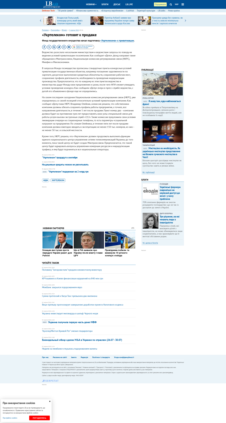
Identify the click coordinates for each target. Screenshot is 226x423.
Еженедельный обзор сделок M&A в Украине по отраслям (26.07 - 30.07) (82, 340)
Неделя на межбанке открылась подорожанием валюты (69, 348)
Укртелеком (58, 180)
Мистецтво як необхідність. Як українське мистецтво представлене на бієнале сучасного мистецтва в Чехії (161, 153)
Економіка (55, 30)
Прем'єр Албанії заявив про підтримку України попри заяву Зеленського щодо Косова (119, 20)
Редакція (84, 357)
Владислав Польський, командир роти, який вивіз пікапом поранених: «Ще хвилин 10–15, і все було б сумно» (70, 23)
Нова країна (174, 10)
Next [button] (185, 20)
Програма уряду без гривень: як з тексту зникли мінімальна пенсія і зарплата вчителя (167, 20)
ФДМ (45, 180)
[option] (65, 20)
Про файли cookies (10, 418)
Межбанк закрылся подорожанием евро (62, 287)
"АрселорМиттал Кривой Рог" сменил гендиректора (67, 330)
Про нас (45, 357)
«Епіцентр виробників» (112, 10)
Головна (45, 30)
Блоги (105, 4)
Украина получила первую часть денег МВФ (70, 322)
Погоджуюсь (39, 418)
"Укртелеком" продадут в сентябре (60, 157)
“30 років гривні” (65, 10)
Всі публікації (149, 172)
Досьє (116, 4)
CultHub (130, 10)
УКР (176, 4)
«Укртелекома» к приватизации (117, 40)
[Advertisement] (89, 204)
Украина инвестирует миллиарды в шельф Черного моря (70, 313)
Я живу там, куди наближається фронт (162, 103)
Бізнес (64, 30)
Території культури (146, 10)
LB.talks (161, 10)
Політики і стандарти (101, 357)
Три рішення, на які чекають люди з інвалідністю (170, 219)
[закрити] (49, 401)
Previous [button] (40, 20)
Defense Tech (48, 10)
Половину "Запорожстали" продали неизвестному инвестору (72, 269)
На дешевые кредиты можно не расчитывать (65, 164)
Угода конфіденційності (124, 357)
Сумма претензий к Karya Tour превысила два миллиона (69, 295)
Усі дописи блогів (150, 243)
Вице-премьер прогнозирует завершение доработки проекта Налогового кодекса (82, 304)
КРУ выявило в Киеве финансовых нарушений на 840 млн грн (72, 278)
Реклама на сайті (60, 357)
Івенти (74, 357)
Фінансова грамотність (87, 10)
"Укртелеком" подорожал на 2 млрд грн (66, 171)
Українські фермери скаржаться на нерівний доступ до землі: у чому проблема (170, 193)
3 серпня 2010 (74, 30)
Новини (90, 4)
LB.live (129, 4)
